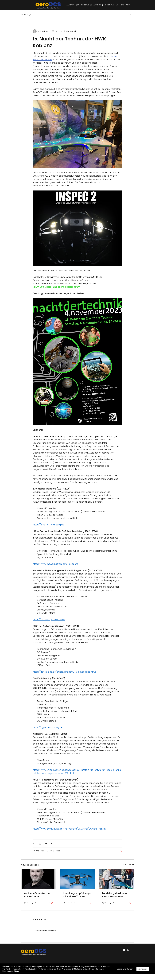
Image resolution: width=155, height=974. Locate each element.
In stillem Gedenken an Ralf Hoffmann (37, 895)
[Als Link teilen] (51, 843)
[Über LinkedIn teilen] (46, 843)
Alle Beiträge (26, 14)
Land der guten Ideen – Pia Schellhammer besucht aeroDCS (115, 895)
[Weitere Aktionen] (120, 31)
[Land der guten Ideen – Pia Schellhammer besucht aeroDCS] (116, 879)
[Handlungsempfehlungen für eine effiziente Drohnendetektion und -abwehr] (77, 879)
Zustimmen (143, 969)
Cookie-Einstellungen (125, 969)
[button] (131, 15)
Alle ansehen (128, 864)
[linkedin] (128, 950)
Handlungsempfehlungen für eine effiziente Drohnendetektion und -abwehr (77, 895)
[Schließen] (152, 968)
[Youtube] (124, 950)
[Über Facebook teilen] (34, 843)
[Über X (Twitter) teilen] (40, 843)
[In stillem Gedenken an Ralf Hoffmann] (38, 879)
